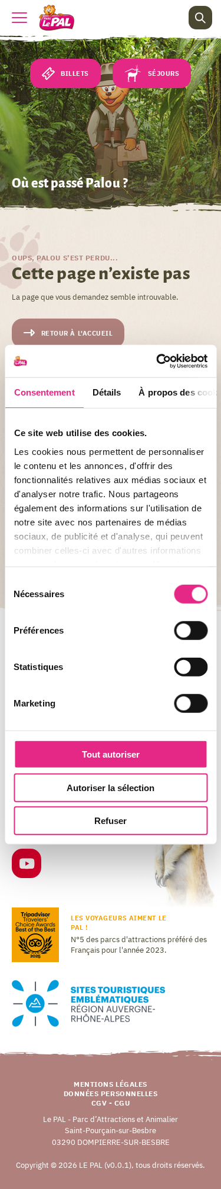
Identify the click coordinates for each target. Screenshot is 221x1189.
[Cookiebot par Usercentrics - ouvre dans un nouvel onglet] (157, 361)
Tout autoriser (111, 754)
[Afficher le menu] (19, 17)
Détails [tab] (106, 392)
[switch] (190, 630)
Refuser (110, 821)
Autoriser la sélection (110, 787)
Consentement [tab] (44, 392)
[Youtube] (26, 865)
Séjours (164, 73)
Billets (75, 73)
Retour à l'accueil (77, 333)
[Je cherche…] (200, 17)
